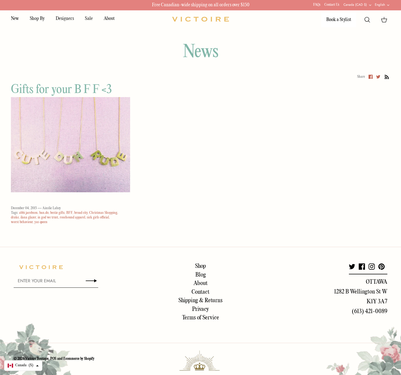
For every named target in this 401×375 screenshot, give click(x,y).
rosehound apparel (72, 217)
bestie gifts (57, 213)
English (380, 4)
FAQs (317, 5)
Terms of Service (200, 317)
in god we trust (48, 217)
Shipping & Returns (200, 300)
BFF (69, 213)
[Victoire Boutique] (200, 19)
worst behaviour (22, 222)
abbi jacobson (28, 213)
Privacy (200, 309)
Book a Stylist (338, 19)
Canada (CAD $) (355, 4)
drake (15, 217)
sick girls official (98, 217)
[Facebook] (362, 266)
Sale (89, 18)
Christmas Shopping (103, 213)
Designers (65, 18)
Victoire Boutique (37, 359)
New (15, 18)
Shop (200, 266)
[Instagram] (372, 266)
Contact (200, 292)
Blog (200, 275)
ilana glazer (28, 217)
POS (53, 359)
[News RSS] (387, 77)
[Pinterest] (381, 266)
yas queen (40, 222)
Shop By (37, 18)
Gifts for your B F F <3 (61, 89)
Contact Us (331, 5)
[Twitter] (352, 266)
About (109, 18)
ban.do (44, 213)
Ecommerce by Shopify (78, 359)
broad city (81, 213)
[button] (23, 366)
